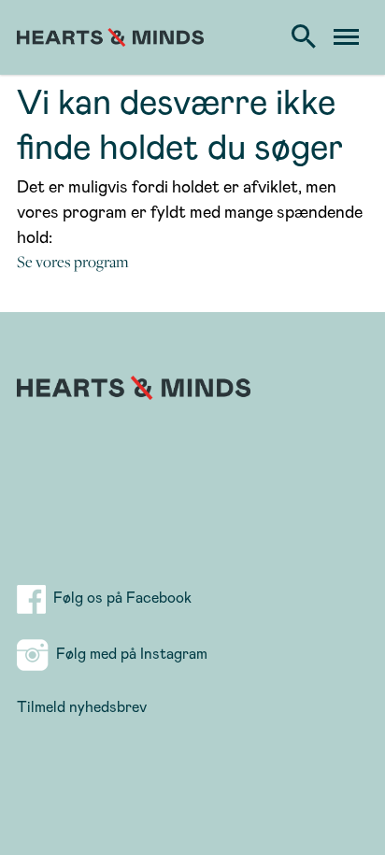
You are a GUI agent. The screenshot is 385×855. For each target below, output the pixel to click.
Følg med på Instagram (128, 653)
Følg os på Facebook (130, 597)
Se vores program (73, 261)
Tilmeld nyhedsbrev (82, 706)
